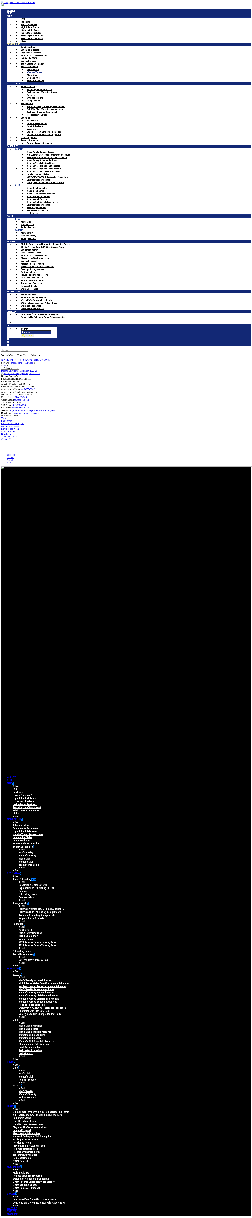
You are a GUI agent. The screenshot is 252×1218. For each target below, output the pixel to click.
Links (16, 813)
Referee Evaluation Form (26, 1151)
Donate (11, 1193)
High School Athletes (24, 798)
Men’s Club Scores (28, 1028)
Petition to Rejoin (22, 1142)
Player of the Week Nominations (30, 1127)
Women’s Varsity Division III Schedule (39, 998)
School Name (15, 363)
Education (18, 924)
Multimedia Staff (22, 1172)
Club (9, 780)
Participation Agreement (26, 1139)
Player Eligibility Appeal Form (29, 1145)
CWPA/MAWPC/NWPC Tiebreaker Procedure (42, 1007)
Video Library (26, 939)
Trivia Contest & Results (26, 810)
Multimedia (13, 1166)
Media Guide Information (26, 1133)
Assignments (20, 903)
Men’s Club (24, 858)
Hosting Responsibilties (32, 1004)
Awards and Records (10, 426)
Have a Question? (22, 795)
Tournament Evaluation (25, 1154)
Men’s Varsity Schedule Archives (36, 989)
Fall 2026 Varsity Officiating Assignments (41, 908)
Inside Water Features (25, 804)
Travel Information (23, 954)
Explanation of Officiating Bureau (36, 888)
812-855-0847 (28, 389)
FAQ (15, 788)
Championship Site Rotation (34, 1010)
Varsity (11, 777)
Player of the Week (10, 429)
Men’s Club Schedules (30, 1025)
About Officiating (22, 879)
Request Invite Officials (31, 918)
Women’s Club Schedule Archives (36, 1041)
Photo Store (6, 421)
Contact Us (6, 439)
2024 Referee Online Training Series (38, 942)
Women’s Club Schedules (32, 1034)
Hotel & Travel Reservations (28, 834)
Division (29, 363)
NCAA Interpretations (30, 932)
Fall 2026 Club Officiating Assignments (40, 912)
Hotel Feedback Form (24, 1121)
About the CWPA (9, 436)
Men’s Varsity (26, 852)
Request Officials (22, 1157)
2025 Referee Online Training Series (38, 945)
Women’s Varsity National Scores (36, 992)
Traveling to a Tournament (27, 807)
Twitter (12, 1211)
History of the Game (23, 801)
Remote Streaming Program (27, 1175)
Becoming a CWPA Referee (33, 884)
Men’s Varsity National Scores (35, 980)
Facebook (12, 1214)
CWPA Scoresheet (22, 1161)
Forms (10, 1106)
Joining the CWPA (22, 837)
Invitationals (26, 1053)
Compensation (26, 897)
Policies (23, 891)
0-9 (3, 360)
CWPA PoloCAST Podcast (26, 1187)
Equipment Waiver (22, 1118)
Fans (9, 783)
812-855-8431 (21, 397)
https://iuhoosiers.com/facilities (26, 413)
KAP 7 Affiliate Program (12, 423)
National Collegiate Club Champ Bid (32, 1136)
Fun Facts (18, 792)
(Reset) (50, 360)
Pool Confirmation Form (25, 1148)
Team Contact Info (23, 846)
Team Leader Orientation (26, 843)
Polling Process (27, 1079)
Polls (10, 1061)
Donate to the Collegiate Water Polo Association (39, 1202)
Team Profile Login (29, 864)
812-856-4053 (19, 405)
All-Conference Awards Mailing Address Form (37, 1114)
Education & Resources (25, 828)
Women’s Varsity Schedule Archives (38, 1001)
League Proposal (22, 1130)
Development (7, 434)
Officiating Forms (28, 894)
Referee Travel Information (33, 960)
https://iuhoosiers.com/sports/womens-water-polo (32, 410)
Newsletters (25, 929)
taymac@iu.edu (21, 400)
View (3, 418)
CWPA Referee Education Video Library (34, 1181)
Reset (4, 365)
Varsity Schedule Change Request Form (40, 1014)
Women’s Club (26, 861)
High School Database (25, 831)
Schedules (13, 968)
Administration (8, 431)
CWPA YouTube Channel (25, 1184)
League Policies (21, 840)
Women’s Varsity (27, 855)
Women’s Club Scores (30, 1038)
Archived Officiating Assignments (37, 915)
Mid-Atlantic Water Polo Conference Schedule (44, 983)
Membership (14, 819)
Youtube (12, 1208)
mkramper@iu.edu (20, 407)
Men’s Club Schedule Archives (35, 1031)
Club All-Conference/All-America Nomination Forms (41, 1111)
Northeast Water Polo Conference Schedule (42, 986)
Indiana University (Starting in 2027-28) (19, 371)
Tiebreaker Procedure (30, 1050)
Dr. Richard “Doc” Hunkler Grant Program (34, 1199)
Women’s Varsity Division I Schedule (38, 995)
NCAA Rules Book (28, 936)
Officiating (13, 873)
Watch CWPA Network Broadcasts (31, 1178)
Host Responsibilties (30, 1047)
